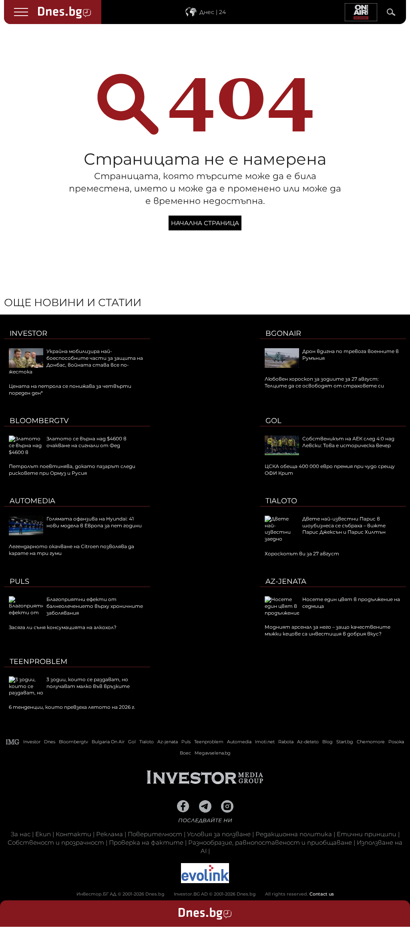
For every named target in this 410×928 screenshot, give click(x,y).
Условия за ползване (219, 834)
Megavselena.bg (213, 753)
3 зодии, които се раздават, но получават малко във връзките (88, 682)
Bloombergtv (39, 420)
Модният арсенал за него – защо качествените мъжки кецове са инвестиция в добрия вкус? (327, 630)
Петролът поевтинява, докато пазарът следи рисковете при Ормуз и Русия (72, 469)
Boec (185, 753)
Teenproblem (38, 661)
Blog (327, 741)
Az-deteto (308, 741)
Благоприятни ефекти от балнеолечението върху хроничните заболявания (94, 606)
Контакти (73, 834)
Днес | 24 (212, 12)
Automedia (32, 500)
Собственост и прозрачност (56, 842)
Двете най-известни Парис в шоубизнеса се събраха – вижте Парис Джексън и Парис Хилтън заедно (325, 529)
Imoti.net (265, 741)
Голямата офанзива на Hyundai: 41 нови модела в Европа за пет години (94, 522)
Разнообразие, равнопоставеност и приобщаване (270, 842)
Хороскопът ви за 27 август (302, 554)
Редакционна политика (293, 834)
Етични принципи (366, 834)
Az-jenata (285, 581)
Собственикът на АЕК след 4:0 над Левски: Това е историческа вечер (348, 442)
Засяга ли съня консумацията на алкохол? (63, 627)
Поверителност (155, 834)
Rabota (285, 741)
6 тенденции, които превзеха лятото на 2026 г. (72, 707)
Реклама (109, 834)
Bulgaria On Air (108, 741)
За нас (20, 834)
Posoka (396, 741)
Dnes (49, 741)
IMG (13, 741)
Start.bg (344, 741)
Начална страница (205, 223)
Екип (43, 834)
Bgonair (283, 333)
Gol (273, 420)
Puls (19, 581)
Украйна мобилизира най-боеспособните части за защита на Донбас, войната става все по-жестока (76, 361)
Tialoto (281, 500)
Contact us (322, 894)
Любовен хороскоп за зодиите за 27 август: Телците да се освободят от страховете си (324, 382)
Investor (28, 333)
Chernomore (371, 741)
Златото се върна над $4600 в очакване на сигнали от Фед (86, 442)
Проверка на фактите (146, 842)
